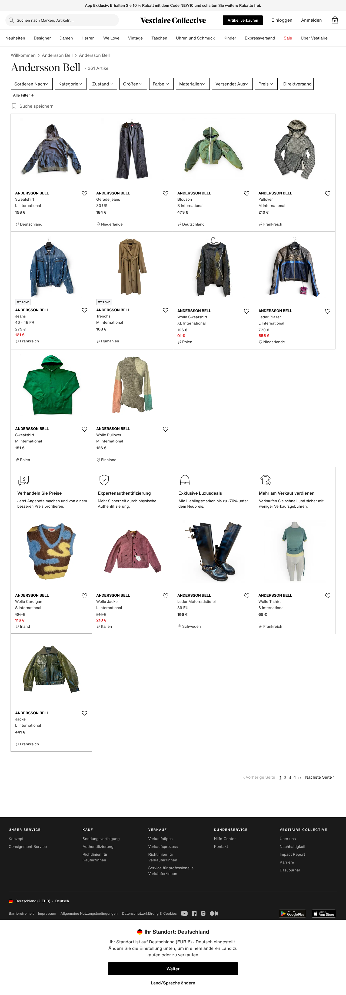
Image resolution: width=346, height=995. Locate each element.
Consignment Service (28, 846)
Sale (288, 38)
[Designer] (55, 38)
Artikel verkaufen (243, 20)
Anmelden (311, 20)
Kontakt (221, 846)
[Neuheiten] (29, 38)
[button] (335, 20)
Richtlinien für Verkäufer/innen (162, 857)
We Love (111, 38)
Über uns (288, 839)
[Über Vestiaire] (332, 38)
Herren (88, 38)
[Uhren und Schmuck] (219, 38)
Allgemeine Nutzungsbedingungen (89, 913)
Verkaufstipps (160, 839)
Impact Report (292, 854)
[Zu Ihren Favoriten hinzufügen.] (84, 193)
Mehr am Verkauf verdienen (287, 493)
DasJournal (290, 870)
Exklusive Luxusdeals (200, 493)
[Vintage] (147, 38)
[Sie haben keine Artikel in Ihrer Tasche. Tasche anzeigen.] (335, 20)
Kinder (230, 38)
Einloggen (281, 20)
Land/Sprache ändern (173, 983)
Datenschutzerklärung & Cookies (149, 913)
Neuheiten (15, 38)
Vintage (135, 38)
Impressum (47, 913)
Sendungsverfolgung (101, 839)
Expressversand (260, 38)
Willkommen (23, 55)
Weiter (173, 969)
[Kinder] (240, 38)
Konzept (16, 839)
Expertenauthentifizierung (124, 493)
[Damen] (77, 38)
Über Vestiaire (314, 38)
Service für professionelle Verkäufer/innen (171, 871)
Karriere (287, 862)
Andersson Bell (57, 55)
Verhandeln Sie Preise (39, 493)
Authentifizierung (97, 846)
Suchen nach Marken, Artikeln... (45, 20)
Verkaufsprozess (163, 846)
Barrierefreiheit (21, 913)
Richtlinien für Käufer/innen (94, 857)
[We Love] (124, 38)
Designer (42, 38)
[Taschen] (171, 38)
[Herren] (99, 38)
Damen (66, 38)
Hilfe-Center (225, 839)
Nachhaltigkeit (292, 846)
